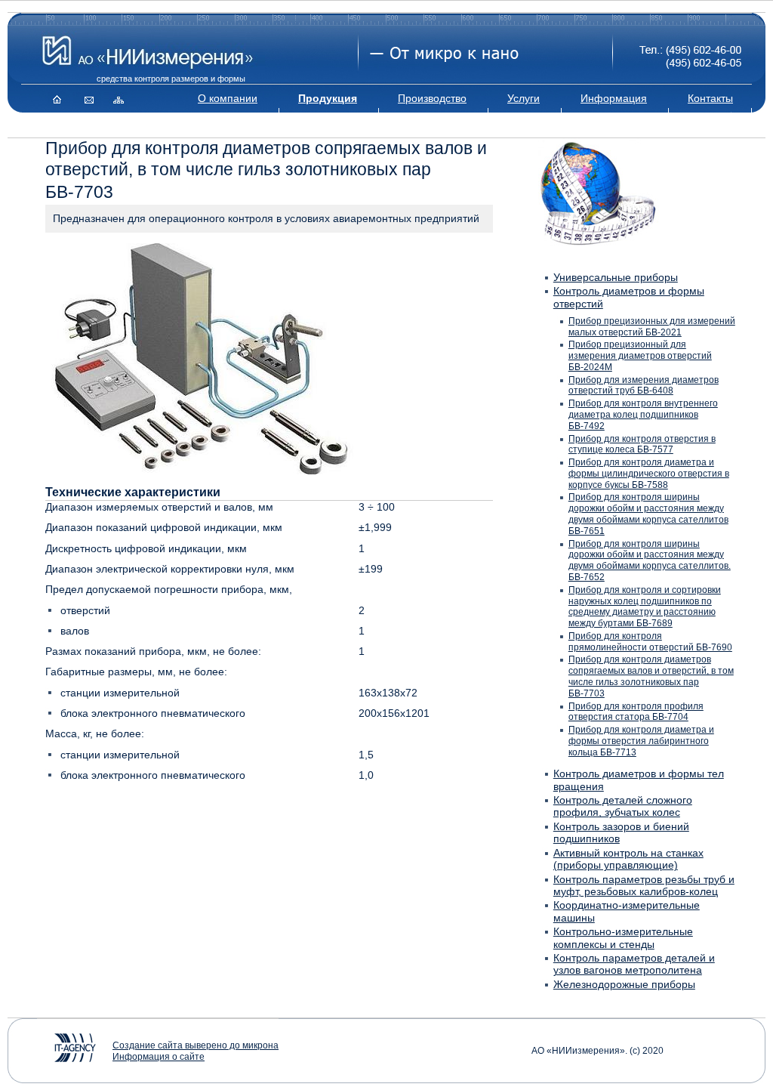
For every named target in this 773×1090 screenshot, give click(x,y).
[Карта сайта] (115, 98)
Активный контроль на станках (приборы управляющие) (628, 859)
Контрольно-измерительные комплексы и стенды (623, 938)
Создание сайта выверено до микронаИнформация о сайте (195, 1051)
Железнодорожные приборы (624, 984)
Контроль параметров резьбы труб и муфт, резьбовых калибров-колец (644, 885)
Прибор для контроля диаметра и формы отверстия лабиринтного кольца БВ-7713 (641, 741)
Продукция (327, 98)
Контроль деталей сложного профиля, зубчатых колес (622, 806)
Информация (614, 98)
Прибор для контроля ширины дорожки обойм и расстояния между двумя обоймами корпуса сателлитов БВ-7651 (648, 514)
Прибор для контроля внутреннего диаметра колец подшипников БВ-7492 (643, 414)
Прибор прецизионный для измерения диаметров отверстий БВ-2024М (640, 355)
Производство (432, 98)
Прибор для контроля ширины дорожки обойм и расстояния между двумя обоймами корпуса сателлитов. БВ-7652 (649, 560)
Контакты (710, 98)
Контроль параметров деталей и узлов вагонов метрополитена (634, 964)
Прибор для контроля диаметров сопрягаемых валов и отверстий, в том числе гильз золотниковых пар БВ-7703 (651, 676)
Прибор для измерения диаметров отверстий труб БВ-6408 (643, 386)
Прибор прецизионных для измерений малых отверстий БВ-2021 (651, 327)
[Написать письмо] (87, 98)
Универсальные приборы (615, 277)
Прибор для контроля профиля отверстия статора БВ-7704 (636, 712)
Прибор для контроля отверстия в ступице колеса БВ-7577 (642, 444)
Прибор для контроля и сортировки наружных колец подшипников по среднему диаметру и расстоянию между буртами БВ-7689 (644, 606)
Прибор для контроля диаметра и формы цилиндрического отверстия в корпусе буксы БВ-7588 (648, 473)
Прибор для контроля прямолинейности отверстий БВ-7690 (650, 642)
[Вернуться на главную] (59, 98)
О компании (227, 98)
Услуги (523, 98)
